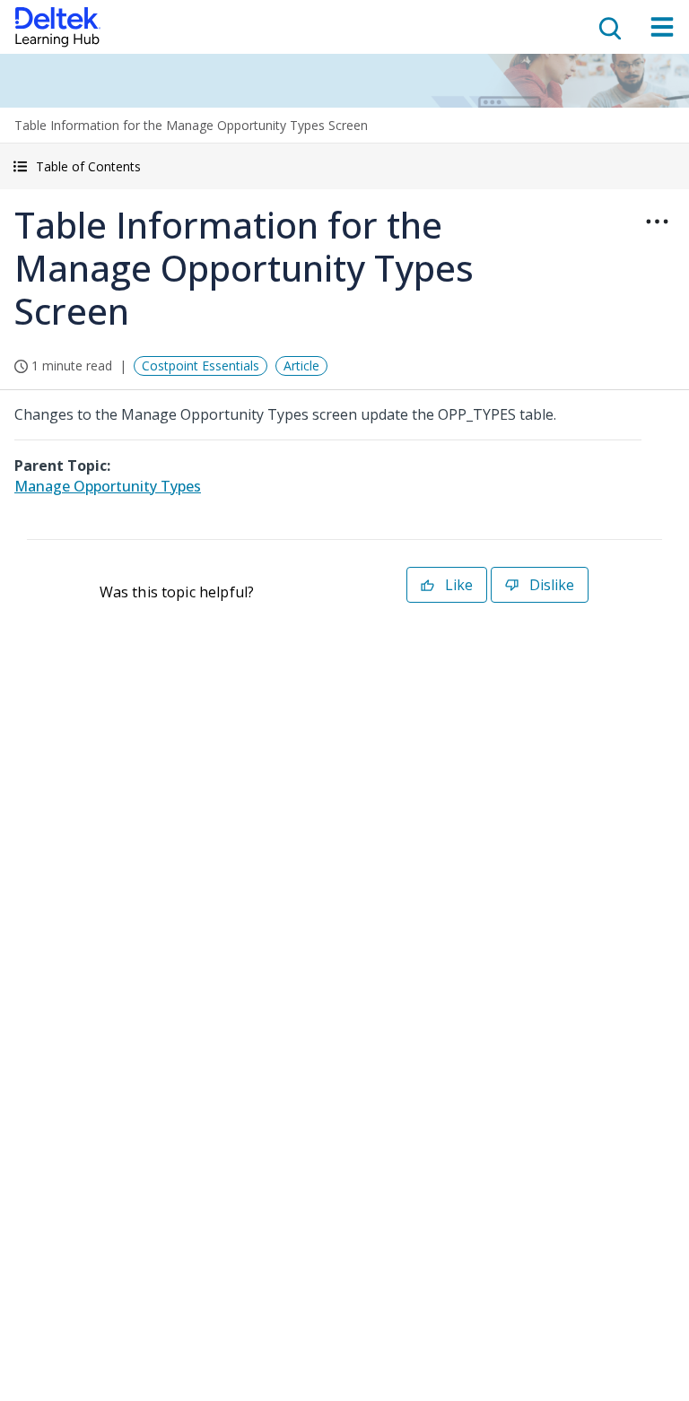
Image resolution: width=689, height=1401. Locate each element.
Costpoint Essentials (200, 365)
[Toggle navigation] (662, 26)
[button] (344, 166)
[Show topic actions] (657, 221)
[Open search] (608, 26)
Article (301, 365)
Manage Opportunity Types (107, 486)
